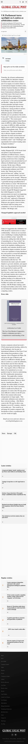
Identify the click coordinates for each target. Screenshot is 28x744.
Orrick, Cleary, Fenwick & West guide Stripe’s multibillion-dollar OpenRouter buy (14, 493)
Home (2, 655)
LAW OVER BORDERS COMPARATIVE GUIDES (14, 324)
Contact (23, 738)
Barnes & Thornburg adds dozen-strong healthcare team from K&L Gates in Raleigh (16, 607)
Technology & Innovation (6, 709)
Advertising (19, 738)
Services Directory (5, 682)
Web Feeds (3, 721)
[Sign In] (26, 1)
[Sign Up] (23, 1)
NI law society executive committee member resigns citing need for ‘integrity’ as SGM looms (16, 596)
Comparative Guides (5, 676)
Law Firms (3, 685)
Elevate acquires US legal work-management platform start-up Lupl (15, 642)
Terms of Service (5, 738)
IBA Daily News (4, 712)
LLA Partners (4, 700)
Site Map (3, 724)
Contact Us (3, 718)
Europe (9, 433)
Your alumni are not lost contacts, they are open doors (13, 516)
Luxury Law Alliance (5, 697)
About (2, 715)
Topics (2, 667)
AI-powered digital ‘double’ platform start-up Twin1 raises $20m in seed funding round (14, 471)
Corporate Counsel (5, 664)
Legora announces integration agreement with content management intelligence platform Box (16, 584)
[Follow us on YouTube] (15, 734)
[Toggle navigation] (1, 2)
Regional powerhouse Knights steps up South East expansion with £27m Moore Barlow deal (14, 506)
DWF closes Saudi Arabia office (16, 629)
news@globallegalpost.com (14, 421)
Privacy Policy (13, 738)
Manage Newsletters (5, 706)
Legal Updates (4, 694)
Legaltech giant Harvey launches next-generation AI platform (16, 618)
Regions (3, 670)
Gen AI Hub (3, 661)
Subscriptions (4, 703)
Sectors (2, 691)
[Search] (20, 1)
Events (2, 673)
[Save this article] (25, 31)
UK (15, 433)
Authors (2, 679)
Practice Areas (4, 688)
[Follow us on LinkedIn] (12, 734)
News (2, 11)
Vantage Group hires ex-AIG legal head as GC (13, 482)
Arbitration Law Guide (14, 328)
